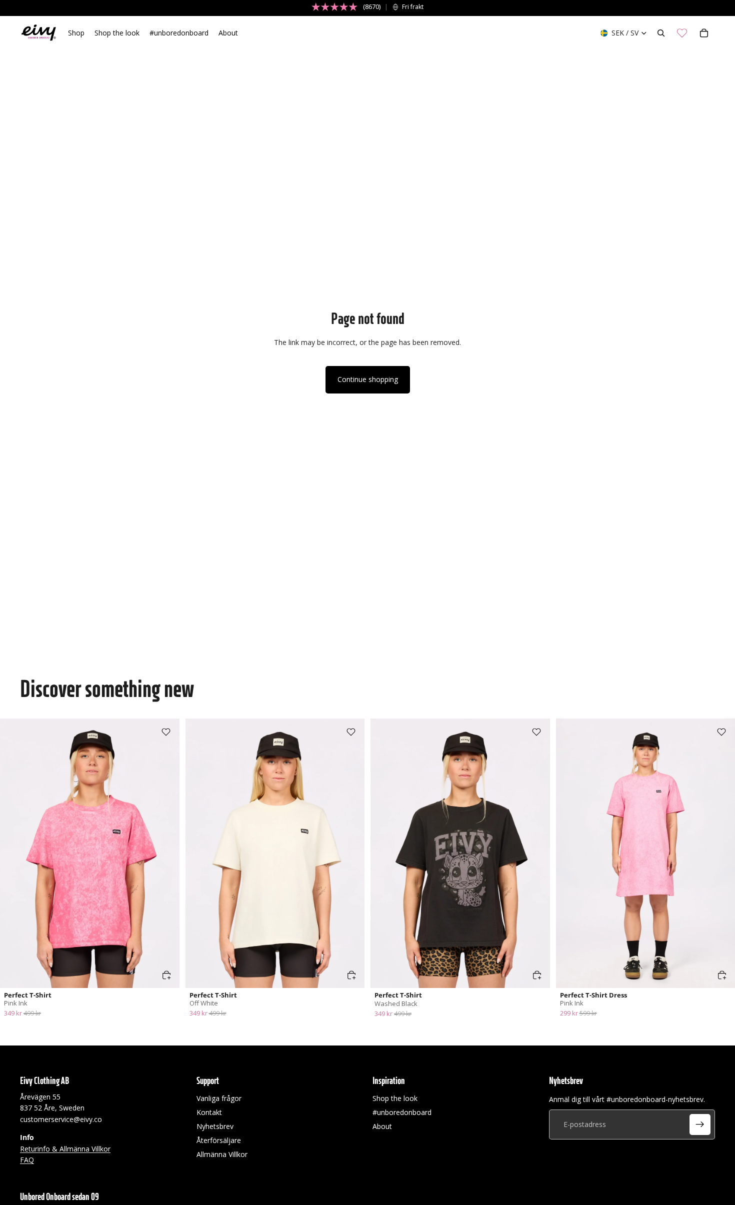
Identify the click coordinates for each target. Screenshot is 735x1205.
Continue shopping (368, 379)
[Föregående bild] (15, 853)
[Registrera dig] (700, 1124)
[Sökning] (661, 33)
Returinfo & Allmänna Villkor (65, 1149)
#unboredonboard (402, 1112)
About (382, 1126)
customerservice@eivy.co (61, 1119)
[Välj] (167, 975)
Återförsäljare (218, 1140)
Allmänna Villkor (222, 1154)
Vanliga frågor (219, 1098)
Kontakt (209, 1112)
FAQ (27, 1159)
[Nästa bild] (165, 853)
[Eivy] (39, 33)
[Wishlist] (682, 33)
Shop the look (395, 1098)
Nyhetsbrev (215, 1126)
